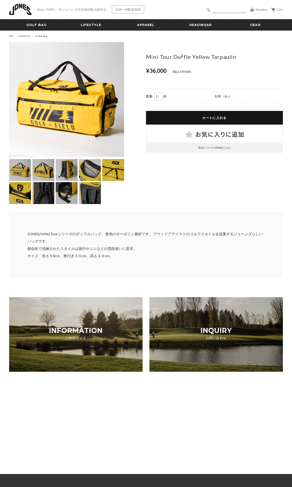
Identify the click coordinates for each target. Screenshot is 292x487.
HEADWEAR (200, 24)
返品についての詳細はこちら (214, 147)
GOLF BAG (36, 24)
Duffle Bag (41, 36)
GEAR (255, 24)
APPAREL (146, 24)
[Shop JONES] (20, 9)
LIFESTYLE (91, 24)
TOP (11, 36)
